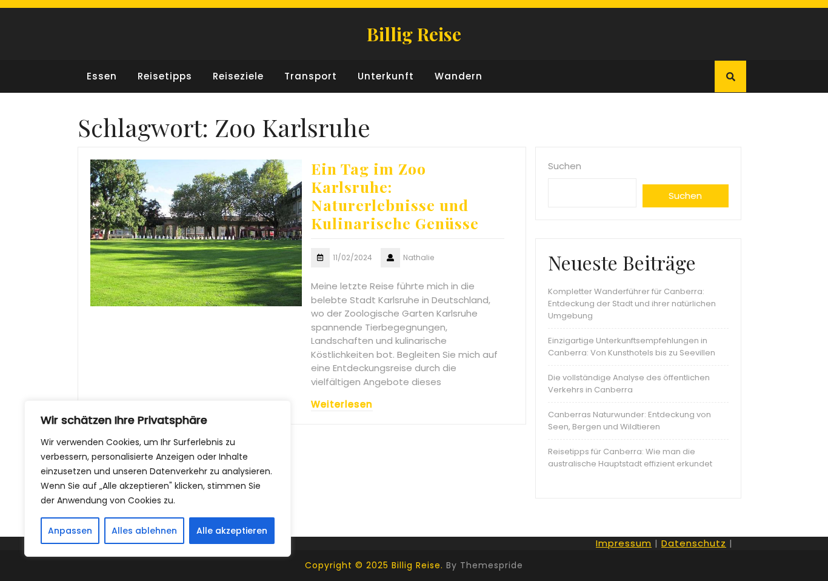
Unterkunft (386, 76)
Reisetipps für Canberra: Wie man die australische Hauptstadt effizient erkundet (630, 457)
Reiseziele (238, 76)
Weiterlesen (342, 404)
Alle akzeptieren (231, 531)
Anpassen (70, 531)
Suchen (564, 166)
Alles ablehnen (144, 531)
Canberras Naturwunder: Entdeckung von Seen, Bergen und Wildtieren (629, 420)
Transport (310, 76)
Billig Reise (414, 34)
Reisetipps (165, 76)
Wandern (458, 76)
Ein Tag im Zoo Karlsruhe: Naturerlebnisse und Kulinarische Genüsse (395, 195)
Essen (102, 76)
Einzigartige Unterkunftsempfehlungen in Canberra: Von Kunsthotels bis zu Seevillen (631, 346)
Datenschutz (693, 543)
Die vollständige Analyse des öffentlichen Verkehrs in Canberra (629, 383)
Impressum (624, 543)
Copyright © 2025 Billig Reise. (374, 565)
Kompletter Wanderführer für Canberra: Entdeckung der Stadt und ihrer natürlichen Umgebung (632, 303)
